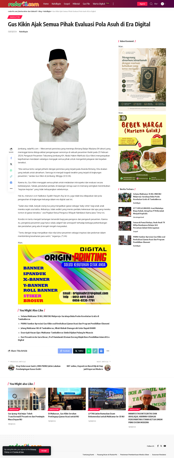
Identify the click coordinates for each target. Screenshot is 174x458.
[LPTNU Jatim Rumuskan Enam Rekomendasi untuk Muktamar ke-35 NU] (107, 399)
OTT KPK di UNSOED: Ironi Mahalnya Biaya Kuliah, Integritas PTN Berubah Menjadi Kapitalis (148, 211)
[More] (11, 189)
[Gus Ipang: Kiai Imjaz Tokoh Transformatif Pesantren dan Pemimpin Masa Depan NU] (27, 399)
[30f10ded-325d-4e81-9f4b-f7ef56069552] (64, 274)
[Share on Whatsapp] (11, 170)
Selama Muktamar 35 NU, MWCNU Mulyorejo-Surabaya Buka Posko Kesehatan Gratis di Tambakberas (147, 197)
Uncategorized (138, 217)
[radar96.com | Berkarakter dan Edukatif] (23, 4)
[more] (113, 4)
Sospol (135, 232)
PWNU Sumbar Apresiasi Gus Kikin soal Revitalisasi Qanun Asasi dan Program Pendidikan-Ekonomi (65, 323)
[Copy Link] (11, 176)
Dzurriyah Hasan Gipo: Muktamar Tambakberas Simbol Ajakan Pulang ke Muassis (57, 332)
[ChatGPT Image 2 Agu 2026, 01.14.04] (142, 79)
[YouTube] (165, 446)
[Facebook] (158, 446)
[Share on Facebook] (11, 158)
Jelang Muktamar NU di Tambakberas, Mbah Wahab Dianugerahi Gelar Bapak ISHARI (58, 328)
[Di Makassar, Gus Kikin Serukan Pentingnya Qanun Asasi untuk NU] (67, 399)
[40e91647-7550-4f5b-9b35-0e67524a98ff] (142, 148)
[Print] (11, 182)
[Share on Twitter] (11, 164)
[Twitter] (161, 446)
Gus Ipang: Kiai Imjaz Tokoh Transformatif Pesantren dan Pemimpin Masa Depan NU (26, 416)
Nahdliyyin (15, 17)
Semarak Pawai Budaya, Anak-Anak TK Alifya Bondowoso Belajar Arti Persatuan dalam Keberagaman (149, 225)
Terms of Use (18, 452)
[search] (151, 4)
